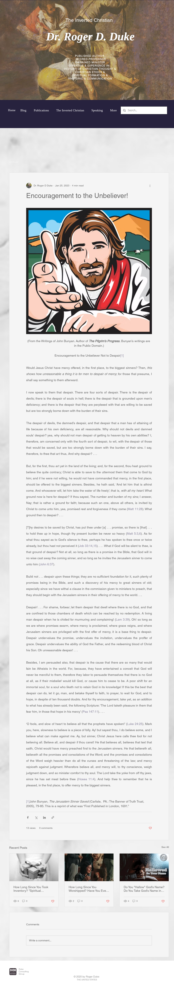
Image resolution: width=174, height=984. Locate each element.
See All (165, 847)
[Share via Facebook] (27, 817)
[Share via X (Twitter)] (36, 817)
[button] (164, 162)
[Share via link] (52, 817)
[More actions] (150, 185)
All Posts (13, 162)
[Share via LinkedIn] (44, 817)
